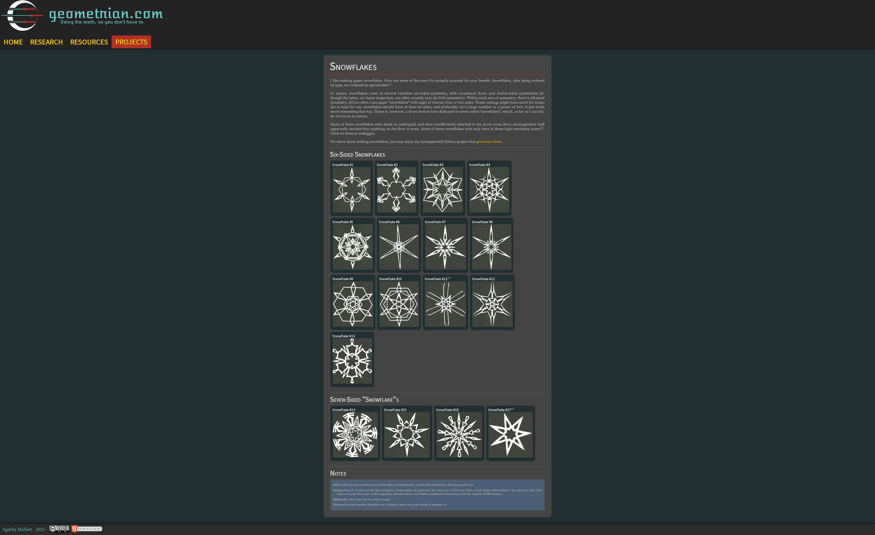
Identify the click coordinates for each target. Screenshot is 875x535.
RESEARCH (46, 41)
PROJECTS (131, 41)
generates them (488, 141)
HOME (13, 41)
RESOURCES (89, 41)
